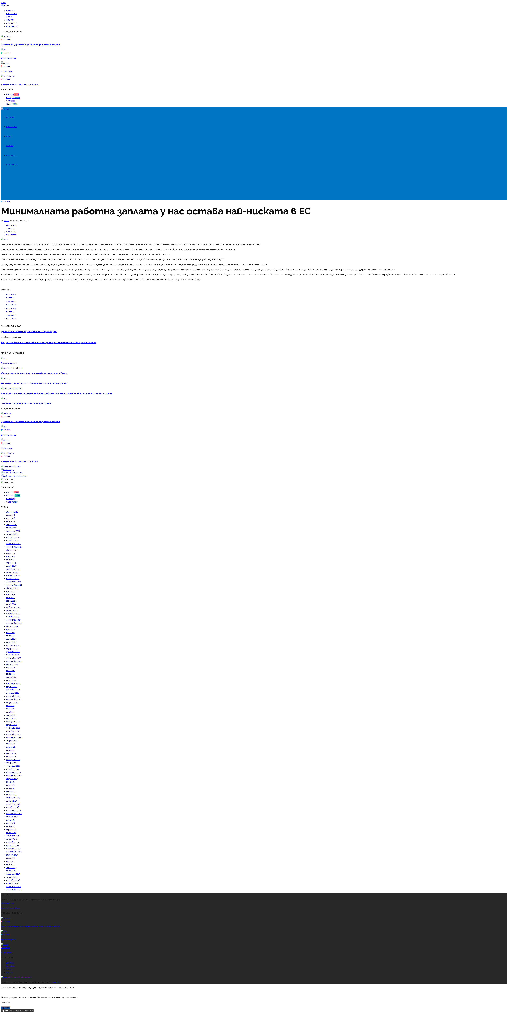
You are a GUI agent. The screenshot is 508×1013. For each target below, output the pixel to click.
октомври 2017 (13, 848)
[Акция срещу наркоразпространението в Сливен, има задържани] (5, 378)
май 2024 (10, 598)
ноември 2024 (12, 579)
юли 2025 (10, 553)
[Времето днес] (4, 50)
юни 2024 (10, 594)
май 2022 (10, 674)
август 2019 (12, 779)
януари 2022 (11, 687)
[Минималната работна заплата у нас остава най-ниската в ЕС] (4, 239)
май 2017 (10, 864)
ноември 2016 (12, 883)
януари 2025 (11, 572)
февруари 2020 (13, 760)
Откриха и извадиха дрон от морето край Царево (26, 403)
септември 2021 (14, 699)
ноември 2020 (12, 731)
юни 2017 (10, 861)
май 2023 (10, 636)
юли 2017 (10, 858)
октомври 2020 (13, 734)
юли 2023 (10, 629)
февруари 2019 (13, 798)
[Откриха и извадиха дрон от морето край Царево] (4, 398)
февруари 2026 (13, 531)
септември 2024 (14, 585)
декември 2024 (13, 575)
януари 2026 (12, 534)
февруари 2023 (13, 645)
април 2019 (11, 791)
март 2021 (11, 718)
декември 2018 (13, 804)
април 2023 (11, 639)
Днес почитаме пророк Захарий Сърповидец (29, 331)
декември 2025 (13, 537)
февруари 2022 (13, 683)
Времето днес (8, 58)
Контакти (12, 26)
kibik (6, 221)
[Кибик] (5, 6)
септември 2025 (14, 547)
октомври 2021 (13, 696)
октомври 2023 (13, 620)
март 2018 (11, 833)
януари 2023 (11, 648)
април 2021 (11, 715)
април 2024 (11, 601)
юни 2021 (10, 709)
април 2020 (11, 753)
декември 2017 (13, 842)
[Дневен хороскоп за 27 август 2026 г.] (7, 76)
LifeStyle (11, 23)
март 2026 (11, 528)
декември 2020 (13, 728)
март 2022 (11, 680)
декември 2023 (13, 613)
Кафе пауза (6, 71)
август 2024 (12, 588)
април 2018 (11, 829)
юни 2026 (10, 518)
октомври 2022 (13, 658)
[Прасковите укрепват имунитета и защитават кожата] (6, 36)
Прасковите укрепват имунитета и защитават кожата (30, 45)
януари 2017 (11, 877)
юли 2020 (10, 744)
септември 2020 (14, 737)
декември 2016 (13, 880)
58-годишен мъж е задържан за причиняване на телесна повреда (34, 373)
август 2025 (12, 550)
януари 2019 (11, 801)
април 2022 (11, 677)
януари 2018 (11, 839)
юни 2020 (10, 747)
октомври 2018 (13, 810)
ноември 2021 (12, 693)
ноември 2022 (12, 655)
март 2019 (11, 794)
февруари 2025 (13, 569)
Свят (9, 17)
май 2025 (10, 559)
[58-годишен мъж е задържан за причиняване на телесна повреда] (12, 368)
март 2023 (11, 642)
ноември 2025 (12, 540)
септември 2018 (14, 814)
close (3, 3)
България (11, 14)
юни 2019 (10, 785)
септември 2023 (14, 623)
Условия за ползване (10, 908)
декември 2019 (13, 766)
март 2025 (11, 566)
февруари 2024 (13, 607)
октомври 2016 (13, 887)
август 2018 (12, 817)
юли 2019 (10, 782)
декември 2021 (13, 690)
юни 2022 (10, 671)
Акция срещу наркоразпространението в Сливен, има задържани (34, 383)
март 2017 (11, 871)
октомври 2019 (13, 772)
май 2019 (10, 788)
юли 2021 (10, 706)
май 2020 (10, 750)
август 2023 (12, 626)
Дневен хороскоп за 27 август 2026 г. (19, 84)
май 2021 (10, 712)
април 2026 (11, 525)
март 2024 (11, 604)
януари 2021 (11, 725)
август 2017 (12, 855)
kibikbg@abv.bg (7, 903)
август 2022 (12, 664)
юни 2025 (10, 556)
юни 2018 (10, 823)
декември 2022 (13, 652)
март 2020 (11, 756)
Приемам (5, 1008)
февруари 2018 (13, 836)
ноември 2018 (12, 807)
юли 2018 (10, 820)
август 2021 (12, 702)
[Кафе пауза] (5, 63)
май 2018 (10, 826)
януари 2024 (11, 610)
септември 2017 (13, 852)
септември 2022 (14, 661)
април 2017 (11, 868)
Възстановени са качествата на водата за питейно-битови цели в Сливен (48, 342)
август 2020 (12, 741)
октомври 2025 (13, 544)
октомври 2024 (13, 582)
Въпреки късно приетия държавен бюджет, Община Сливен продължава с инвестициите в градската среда (56, 393)
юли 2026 (10, 515)
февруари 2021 (13, 721)
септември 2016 (14, 890)
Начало (10, 11)
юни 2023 (10, 633)
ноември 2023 (12, 617)
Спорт (9, 20)
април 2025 (11, 563)
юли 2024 (10, 591)
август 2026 (12, 512)
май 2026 (10, 521)
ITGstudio (57, 982)
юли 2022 (10, 667)
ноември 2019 (12, 769)
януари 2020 (12, 763)
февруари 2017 (13, 874)
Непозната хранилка (20, 977)
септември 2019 (14, 775)
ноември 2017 (12, 845)
